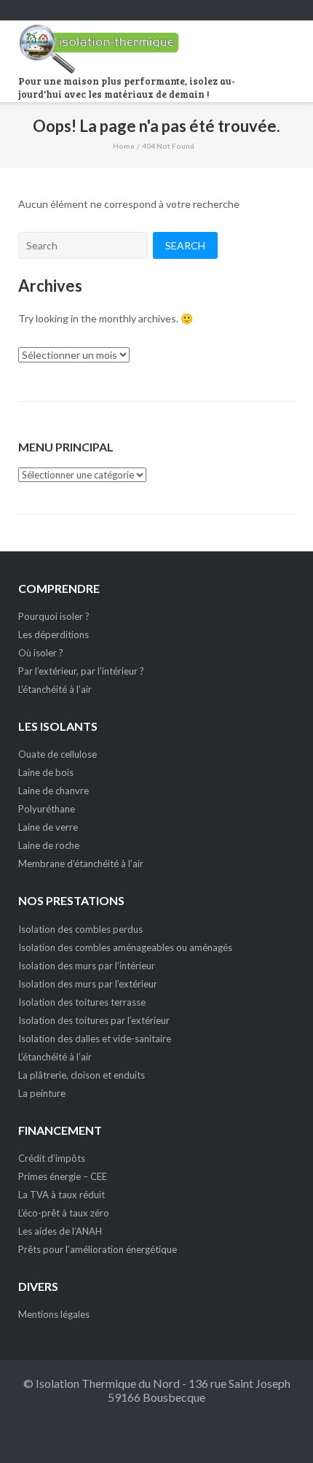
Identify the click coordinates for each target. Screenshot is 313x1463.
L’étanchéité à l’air (55, 689)
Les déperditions (53, 634)
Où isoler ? (40, 653)
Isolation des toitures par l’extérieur (94, 1020)
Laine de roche (48, 845)
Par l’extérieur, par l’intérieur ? (81, 671)
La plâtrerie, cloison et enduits (81, 1075)
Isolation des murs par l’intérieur (86, 965)
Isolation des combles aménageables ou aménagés (125, 947)
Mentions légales (54, 1314)
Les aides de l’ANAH (60, 1231)
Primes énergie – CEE (62, 1176)
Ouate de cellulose (57, 754)
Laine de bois (46, 772)
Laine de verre (48, 827)
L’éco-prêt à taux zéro (63, 1213)
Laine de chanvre (53, 790)
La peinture (42, 1093)
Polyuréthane (46, 809)
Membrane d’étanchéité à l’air (80, 863)
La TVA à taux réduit (61, 1194)
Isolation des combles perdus (80, 929)
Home (124, 145)
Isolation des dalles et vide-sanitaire (94, 1038)
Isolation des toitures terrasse (82, 1002)
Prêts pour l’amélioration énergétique (97, 1249)
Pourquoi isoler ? (54, 616)
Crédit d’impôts (51, 1158)
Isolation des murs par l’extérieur (87, 984)
